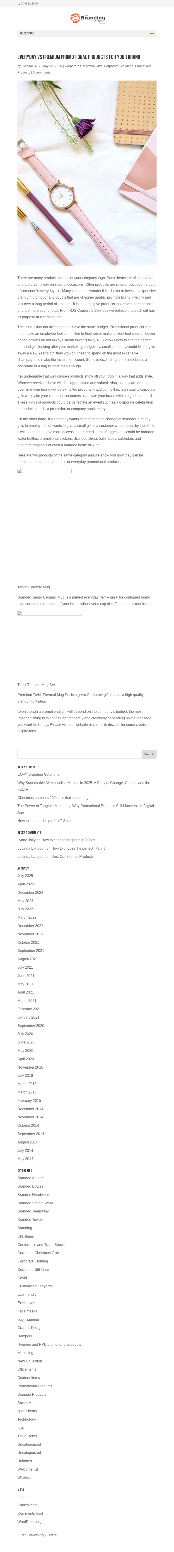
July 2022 (25, 909)
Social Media (28, 1403)
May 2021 (25, 984)
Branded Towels (30, 1220)
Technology (26, 1419)
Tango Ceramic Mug (33, 587)
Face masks (27, 1311)
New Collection (29, 1361)
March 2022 (26, 917)
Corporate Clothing (32, 1261)
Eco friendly (26, 1294)
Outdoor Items (28, 1378)
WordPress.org (29, 1522)
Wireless (24, 1478)
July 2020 (25, 1034)
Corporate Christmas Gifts (83, 66)
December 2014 (30, 1109)
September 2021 (30, 951)
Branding (24, 1228)
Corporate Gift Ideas (118, 66)
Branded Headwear (33, 1195)
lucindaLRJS (31, 66)
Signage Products (31, 1394)
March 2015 (26, 1092)
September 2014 (30, 1134)
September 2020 (30, 1026)
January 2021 (28, 1017)
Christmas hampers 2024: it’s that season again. (55, 798)
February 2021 (29, 1009)
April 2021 (25, 992)
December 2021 (30, 926)
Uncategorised (29, 1444)
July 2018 (25, 1075)
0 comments (42, 72)
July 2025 (25, 876)
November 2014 (30, 1117)
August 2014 (27, 1142)
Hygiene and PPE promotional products (49, 1344)
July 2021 (25, 967)
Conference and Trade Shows (41, 1245)
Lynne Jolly (26, 840)
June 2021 (25, 976)
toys (20, 1428)
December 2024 (30, 892)
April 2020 (25, 1059)
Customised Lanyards (35, 1286)
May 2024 (25, 901)
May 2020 (25, 1051)
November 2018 (30, 1067)
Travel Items (27, 1436)
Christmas (25, 1236)
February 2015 (29, 1101)
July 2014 (25, 1151)
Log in (22, 1497)
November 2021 (30, 934)
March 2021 (26, 1001)
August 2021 (27, 959)
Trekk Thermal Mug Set (36, 685)
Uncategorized (29, 1453)
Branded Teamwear (33, 1211)
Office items (26, 1369)
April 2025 (25, 884)
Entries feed (27, 1505)
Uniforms (24, 1461)
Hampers (24, 1336)
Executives (26, 1303)
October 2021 (28, 942)
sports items (27, 1411)
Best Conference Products (72, 856)
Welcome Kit (27, 1469)
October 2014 (28, 1125)
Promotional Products (34, 1386)
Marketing (25, 1353)
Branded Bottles (30, 1186)
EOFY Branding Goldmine (38, 774)
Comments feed (30, 1513)
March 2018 (26, 1084)
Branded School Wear (35, 1203)
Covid (22, 1278)
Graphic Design (30, 1328)
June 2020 (25, 1042)
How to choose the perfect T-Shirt (44, 821)
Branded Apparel (31, 1178)
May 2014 (25, 1159)
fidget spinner (28, 1319)
